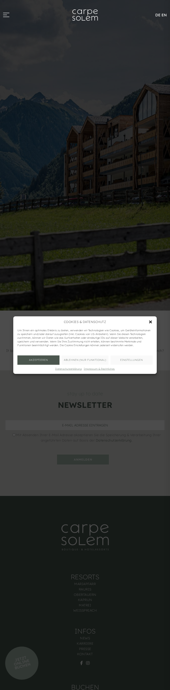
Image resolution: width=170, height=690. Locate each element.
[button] (150, 322)
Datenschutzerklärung (68, 368)
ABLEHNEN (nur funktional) (85, 359)
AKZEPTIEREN (38, 359)
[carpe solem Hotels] (85, 14)
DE (157, 15)
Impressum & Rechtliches (99, 368)
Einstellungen (131, 359)
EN (164, 15)
